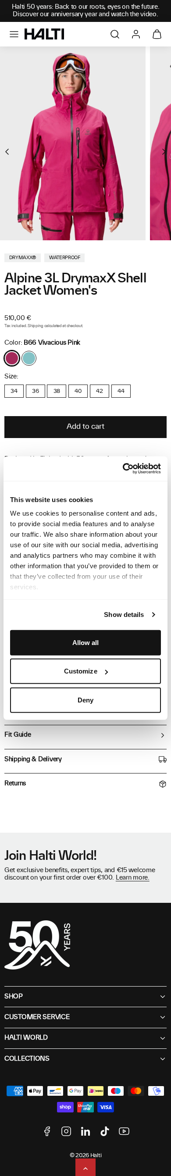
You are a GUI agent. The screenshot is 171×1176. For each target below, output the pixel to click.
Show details (124, 614)
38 (56, 391)
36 (35, 391)
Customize (80, 671)
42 (99, 391)
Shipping (35, 326)
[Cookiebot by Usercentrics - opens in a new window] (123, 468)
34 (14, 391)
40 (78, 391)
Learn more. (133, 878)
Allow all (85, 642)
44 (121, 391)
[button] (14, 34)
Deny (85, 699)
